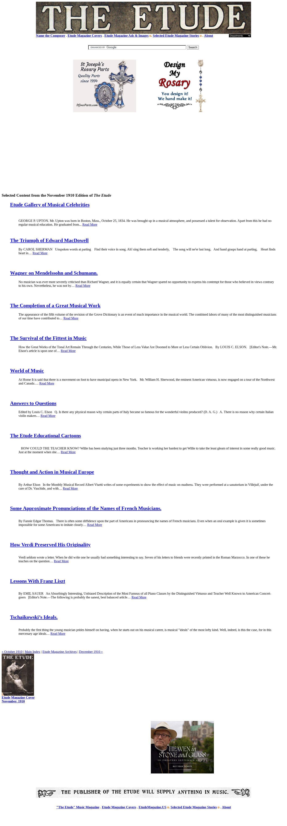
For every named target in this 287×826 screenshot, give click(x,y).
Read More (89, 224)
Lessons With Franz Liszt (37, 581)
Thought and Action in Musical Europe (52, 472)
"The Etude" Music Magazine (77, 807)
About (208, 35)
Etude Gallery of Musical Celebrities (50, 204)
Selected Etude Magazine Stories (176, 35)
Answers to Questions (33, 403)
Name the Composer (50, 35)
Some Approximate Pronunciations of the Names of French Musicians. (85, 508)
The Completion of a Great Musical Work (55, 305)
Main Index (32, 651)
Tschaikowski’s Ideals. (34, 617)
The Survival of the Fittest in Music (48, 338)
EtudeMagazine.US (152, 807)
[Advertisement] (143, 159)
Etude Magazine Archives (59, 651)
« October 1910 (12, 651)
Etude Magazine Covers (85, 35)
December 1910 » (91, 651)
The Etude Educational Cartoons (45, 435)
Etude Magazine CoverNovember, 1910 (18, 699)
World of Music (27, 370)
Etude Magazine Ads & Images (126, 35)
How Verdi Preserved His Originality (50, 544)
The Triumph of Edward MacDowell (49, 240)
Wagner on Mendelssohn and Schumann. (54, 273)
